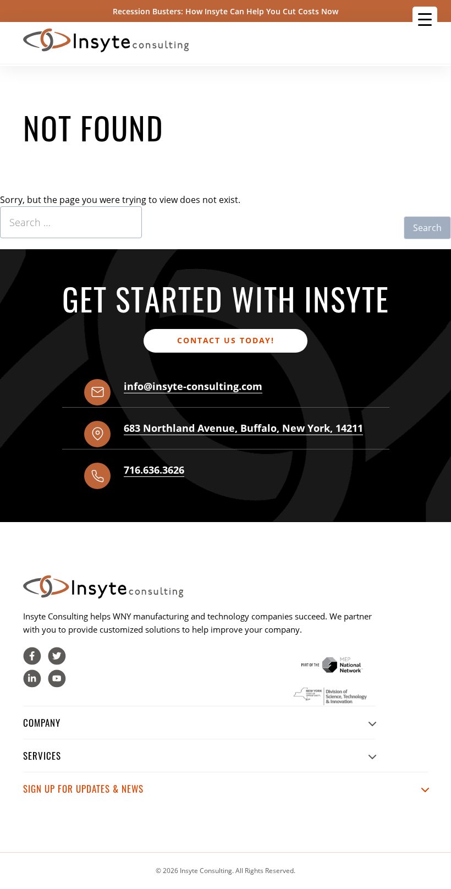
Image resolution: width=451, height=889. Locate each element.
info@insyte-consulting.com (193, 386)
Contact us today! (225, 340)
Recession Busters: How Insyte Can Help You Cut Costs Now (225, 11)
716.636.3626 (154, 469)
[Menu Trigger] (425, 19)
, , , (243, 428)
